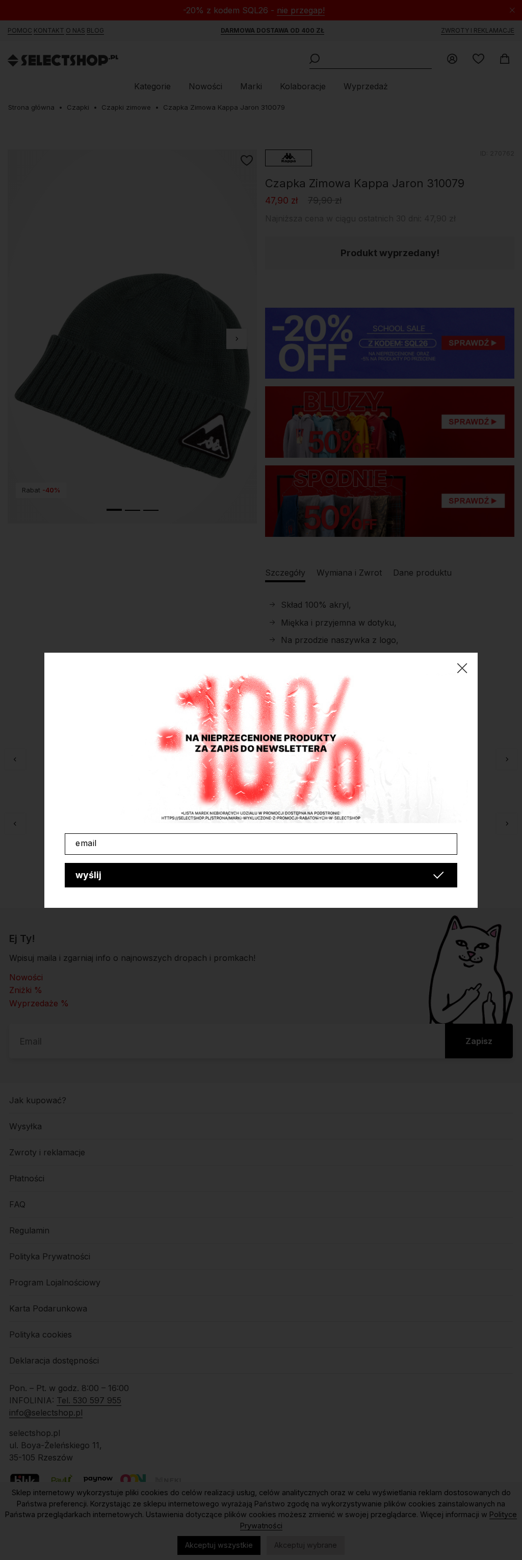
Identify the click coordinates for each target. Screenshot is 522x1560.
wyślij (88, 875)
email (86, 843)
